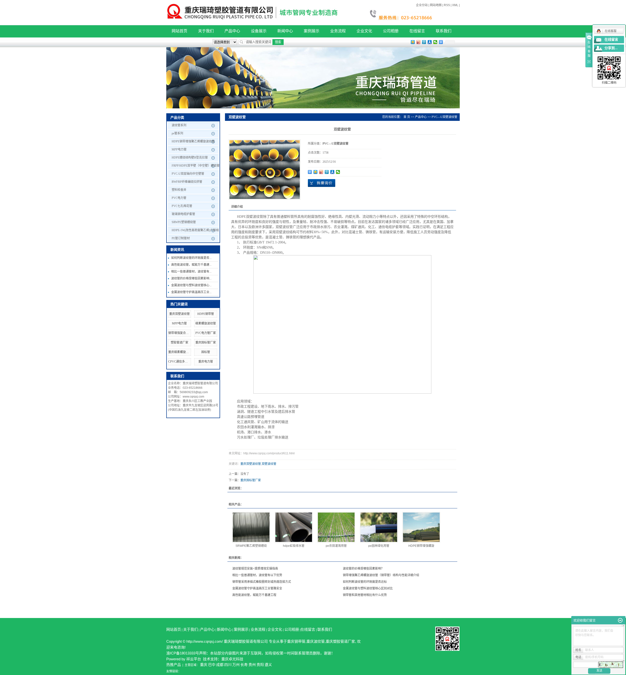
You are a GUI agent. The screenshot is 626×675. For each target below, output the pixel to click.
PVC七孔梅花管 (182, 206)
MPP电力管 (179, 149)
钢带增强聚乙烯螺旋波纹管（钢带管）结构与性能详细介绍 (381, 575)
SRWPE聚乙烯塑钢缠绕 (251, 546)
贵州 (252, 665)
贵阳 (260, 665)
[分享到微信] (435, 42)
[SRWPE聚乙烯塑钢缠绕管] (251, 527)
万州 (236, 665)
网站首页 (179, 31)
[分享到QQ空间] (413, 42)
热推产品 (173, 665)
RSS (447, 5)
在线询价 (321, 183)
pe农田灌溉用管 (336, 546)
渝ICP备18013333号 (182, 653)
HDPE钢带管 (205, 314)
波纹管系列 (179, 125)
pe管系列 (177, 133)
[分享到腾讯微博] (424, 42)
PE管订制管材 (181, 238)
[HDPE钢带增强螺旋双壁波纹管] (421, 527)
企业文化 (364, 31)
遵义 (268, 665)
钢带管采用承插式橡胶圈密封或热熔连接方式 (261, 581)
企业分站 (422, 5)
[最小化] (620, 620)
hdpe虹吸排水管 (293, 546)
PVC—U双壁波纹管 (444, 117)
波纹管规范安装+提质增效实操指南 (255, 568)
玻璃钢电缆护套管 (183, 214)
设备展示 (259, 31)
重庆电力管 (205, 361)
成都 (220, 665)
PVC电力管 (179, 198)
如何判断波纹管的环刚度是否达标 (365, 581)
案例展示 (311, 31)
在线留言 (417, 31)
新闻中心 (285, 31)
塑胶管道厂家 (179, 342)
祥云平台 (193, 659)
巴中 (211, 665)
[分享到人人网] (430, 42)
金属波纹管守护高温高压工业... (191, 292)
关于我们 (206, 31)
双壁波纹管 (269, 464)
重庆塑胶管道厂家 (340, 641)
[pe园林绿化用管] (379, 527)
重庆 (203, 665)
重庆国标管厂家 (205, 342)
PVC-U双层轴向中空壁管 (188, 173)
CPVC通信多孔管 (179, 361)
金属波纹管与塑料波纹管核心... (191, 285)
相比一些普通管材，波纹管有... (191, 271)
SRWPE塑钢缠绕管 (184, 222)
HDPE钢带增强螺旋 (421, 546)
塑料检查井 (179, 190)
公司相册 (391, 31)
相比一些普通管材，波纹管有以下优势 (257, 575)
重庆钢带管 (296, 641)
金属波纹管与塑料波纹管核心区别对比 (368, 588)
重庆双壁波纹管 (179, 314)
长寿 (244, 665)
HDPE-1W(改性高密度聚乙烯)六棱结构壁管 (195, 231)
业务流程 (338, 31)
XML (455, 5)
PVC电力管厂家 (205, 333)
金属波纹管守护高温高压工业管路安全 (257, 588)
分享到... (611, 48)
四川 (228, 665)
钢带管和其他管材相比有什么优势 (365, 595)
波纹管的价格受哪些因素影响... (191, 278)
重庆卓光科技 (232, 659)
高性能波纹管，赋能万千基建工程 (254, 595)
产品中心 (232, 31)
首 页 (406, 117)
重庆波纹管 (315, 641)
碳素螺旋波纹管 (205, 323)
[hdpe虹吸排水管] (294, 527)
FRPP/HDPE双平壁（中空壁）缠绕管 (196, 165)
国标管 (205, 352)
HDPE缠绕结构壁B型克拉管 (190, 157)
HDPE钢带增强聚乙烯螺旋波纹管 (193, 141)
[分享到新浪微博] (418, 42)
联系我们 (443, 31)
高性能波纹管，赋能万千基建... (191, 264)
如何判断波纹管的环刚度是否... (191, 258)
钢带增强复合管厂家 (181, 333)
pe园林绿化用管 (378, 546)
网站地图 (436, 5)
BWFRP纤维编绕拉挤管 (187, 181)
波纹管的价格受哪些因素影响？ (363, 568)
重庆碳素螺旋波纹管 (181, 352)
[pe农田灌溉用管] (336, 527)
